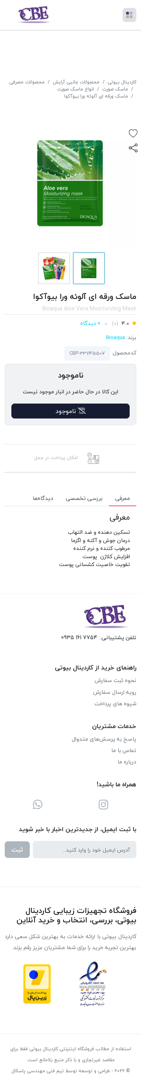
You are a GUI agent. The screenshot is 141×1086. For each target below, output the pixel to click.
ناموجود (67, 411)
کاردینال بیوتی (122, 82)
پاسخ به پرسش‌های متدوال (104, 739)
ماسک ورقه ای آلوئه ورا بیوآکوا (96, 96)
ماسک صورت (115, 89)
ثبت (17, 849)
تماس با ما (123, 750)
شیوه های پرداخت (115, 703)
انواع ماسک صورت (75, 89)
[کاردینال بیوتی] (33, 15)
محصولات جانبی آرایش (76, 82)
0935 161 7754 (79, 637)
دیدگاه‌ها (43, 498)
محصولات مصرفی (27, 82)
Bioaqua (115, 337)
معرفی (122, 498)
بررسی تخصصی (84, 498)
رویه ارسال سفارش (114, 692)
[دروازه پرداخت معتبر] (37, 984)
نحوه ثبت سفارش (115, 680)
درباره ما (127, 762)
